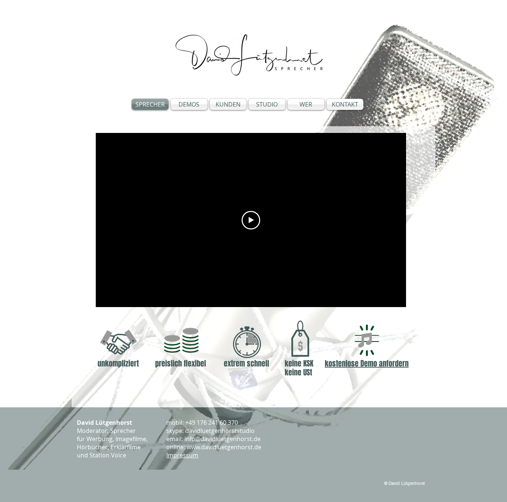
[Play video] (251, 220)
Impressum (182, 455)
